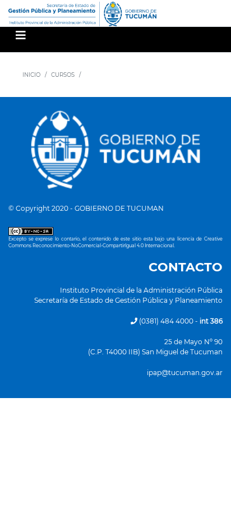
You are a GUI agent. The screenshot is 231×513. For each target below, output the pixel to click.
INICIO (31, 74)
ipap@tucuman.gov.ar (185, 372)
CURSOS (63, 74)
